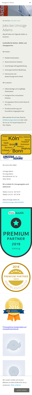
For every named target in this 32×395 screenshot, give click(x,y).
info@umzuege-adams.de (11, 120)
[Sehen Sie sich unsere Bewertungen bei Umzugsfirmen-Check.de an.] (16, 329)
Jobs (19, 21)
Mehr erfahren (16, 385)
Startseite (14, 21)
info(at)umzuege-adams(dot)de (13, 202)
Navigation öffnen (8, 3)
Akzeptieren (22, 390)
